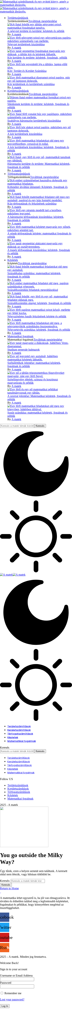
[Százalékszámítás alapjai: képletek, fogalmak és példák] (39, 299)
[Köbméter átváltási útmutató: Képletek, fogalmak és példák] (39, 183)
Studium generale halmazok (23, 349)
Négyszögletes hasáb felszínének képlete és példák (36, 316)
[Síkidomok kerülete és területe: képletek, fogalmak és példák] (39, 100)
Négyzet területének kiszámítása (26, 44)
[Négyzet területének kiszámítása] (39, 41)
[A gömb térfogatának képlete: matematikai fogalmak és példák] (39, 230)
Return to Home (9, 888)
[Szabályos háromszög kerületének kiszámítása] (39, 117)
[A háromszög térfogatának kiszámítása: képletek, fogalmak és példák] (39, 213)
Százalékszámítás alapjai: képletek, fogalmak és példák (39, 303)
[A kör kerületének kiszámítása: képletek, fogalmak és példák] (39, 143)
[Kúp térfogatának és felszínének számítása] (39, 200)
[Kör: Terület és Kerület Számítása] (39, 67)
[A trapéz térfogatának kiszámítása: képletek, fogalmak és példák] (39, 246)
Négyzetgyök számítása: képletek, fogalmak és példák (38, 329)
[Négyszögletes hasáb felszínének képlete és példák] (39, 313)
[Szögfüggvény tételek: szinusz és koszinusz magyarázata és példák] (39, 376)
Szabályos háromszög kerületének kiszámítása (34, 120)
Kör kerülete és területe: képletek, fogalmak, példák (37, 57)
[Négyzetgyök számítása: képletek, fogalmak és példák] (39, 326)
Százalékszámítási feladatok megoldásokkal (32, 289)
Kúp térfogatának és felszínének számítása (31, 203)
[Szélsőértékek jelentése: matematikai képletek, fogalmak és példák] (39, 359)
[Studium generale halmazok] (39, 346)
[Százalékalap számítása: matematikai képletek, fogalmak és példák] (39, 270)
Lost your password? (12, 999)
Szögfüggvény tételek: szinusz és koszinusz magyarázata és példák (32, 381)
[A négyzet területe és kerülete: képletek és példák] (39, 27)
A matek (16, 34)
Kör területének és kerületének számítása (31, 84)
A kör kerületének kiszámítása (24, 133)
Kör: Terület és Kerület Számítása (27, 70)
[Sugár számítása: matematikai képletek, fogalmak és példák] (39, 409)
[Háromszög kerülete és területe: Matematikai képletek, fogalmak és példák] (39, 160)
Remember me (12, 993)
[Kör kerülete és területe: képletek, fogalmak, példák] (39, 54)
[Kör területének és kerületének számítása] (39, 80)
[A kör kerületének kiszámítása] (39, 130)
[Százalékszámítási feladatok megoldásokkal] (39, 286)
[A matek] (12, 574)
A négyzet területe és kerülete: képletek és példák (35, 31)
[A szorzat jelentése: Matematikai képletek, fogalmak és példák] (39, 392)
